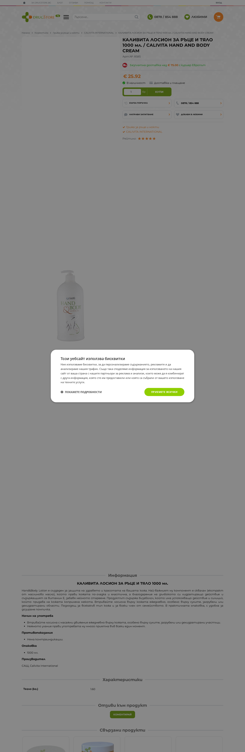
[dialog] (122, 376)
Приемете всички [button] (164, 392)
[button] (81, 392)
